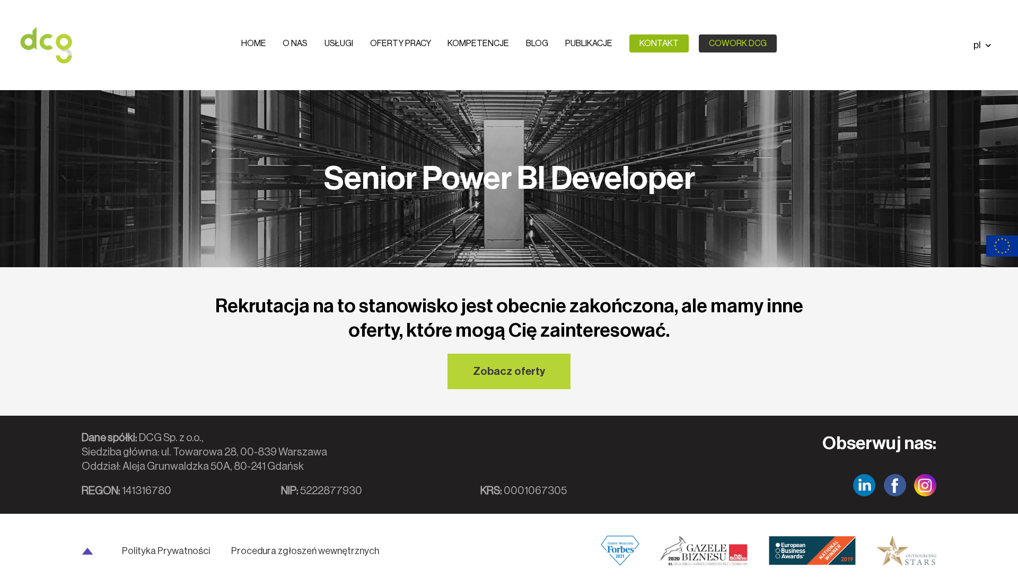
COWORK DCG (738, 43)
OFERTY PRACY (400, 43)
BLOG (537, 43)
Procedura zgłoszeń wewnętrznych (305, 551)
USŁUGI (338, 43)
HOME (253, 43)
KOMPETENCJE (478, 43)
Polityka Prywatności (166, 551)
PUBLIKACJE (588, 43)
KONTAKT (659, 43)
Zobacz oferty (509, 371)
